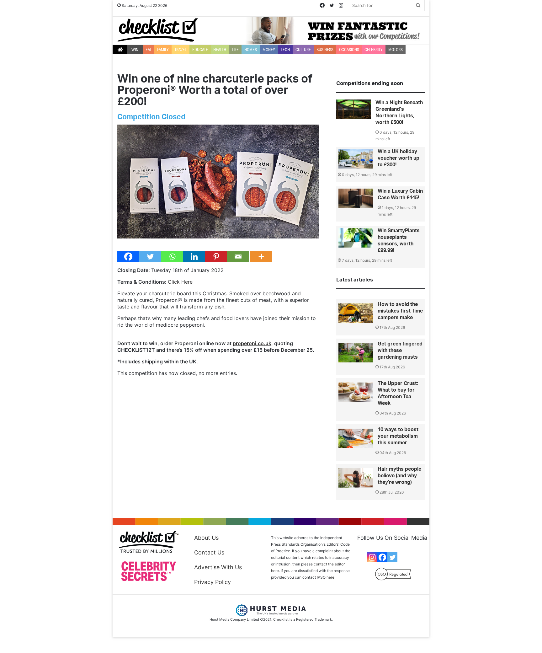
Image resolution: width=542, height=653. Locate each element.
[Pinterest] (216, 256)
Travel (180, 49)
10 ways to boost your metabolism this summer (398, 436)
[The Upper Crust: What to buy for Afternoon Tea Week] (355, 392)
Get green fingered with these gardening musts (400, 350)
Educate (200, 49)
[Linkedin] (194, 256)
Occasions (349, 49)
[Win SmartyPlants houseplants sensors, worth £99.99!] (355, 238)
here (330, 577)
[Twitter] (150, 256)
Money (269, 49)
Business (324, 49)
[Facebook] (128, 256)
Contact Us (209, 552)
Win (134, 49)
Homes (250, 49)
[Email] (238, 256)
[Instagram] (372, 557)
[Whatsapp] (172, 256)
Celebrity (373, 49)
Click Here (180, 282)
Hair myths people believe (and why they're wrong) (399, 476)
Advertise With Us (218, 567)
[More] (261, 256)
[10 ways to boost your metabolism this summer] (355, 438)
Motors (395, 49)
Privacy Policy (212, 582)
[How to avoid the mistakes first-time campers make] (355, 313)
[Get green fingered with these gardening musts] (355, 352)
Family (163, 49)
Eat (148, 49)
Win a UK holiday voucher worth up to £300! (398, 158)
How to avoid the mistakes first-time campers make (400, 311)
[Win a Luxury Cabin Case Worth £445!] (355, 198)
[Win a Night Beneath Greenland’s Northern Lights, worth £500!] (353, 109)
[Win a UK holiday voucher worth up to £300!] (355, 159)
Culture (303, 49)
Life (235, 49)
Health (219, 49)
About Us (206, 537)
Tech (285, 49)
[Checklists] (157, 30)
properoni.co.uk (252, 343)
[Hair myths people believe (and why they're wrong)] (355, 478)
